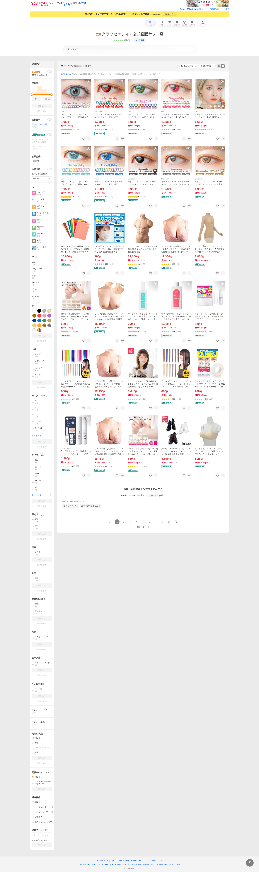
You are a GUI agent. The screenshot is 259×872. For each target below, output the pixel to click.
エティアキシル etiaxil (90, 506)
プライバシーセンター (105, 865)
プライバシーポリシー (87, 865)
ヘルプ (226, 9)
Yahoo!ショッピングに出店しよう (208, 9)
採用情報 (145, 865)
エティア (66, 66)
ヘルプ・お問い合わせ (159, 865)
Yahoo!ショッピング (105, 860)
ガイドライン (128, 865)
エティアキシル (70, 506)
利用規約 (118, 865)
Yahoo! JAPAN (186, 9)
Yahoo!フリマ (156, 860)
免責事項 (137, 865)
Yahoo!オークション (139, 860)
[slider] (32, 94)
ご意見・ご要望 (174, 865)
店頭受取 (36, 169)
